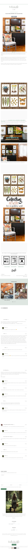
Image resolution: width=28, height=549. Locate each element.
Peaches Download (7, 266)
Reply (26, 319)
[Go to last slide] (2, 292)
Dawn (6, 327)
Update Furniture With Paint (21, 299)
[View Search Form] (14, 9)
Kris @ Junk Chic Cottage (7, 436)
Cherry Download (13, 266)
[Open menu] (13, 9)
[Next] (26, 292)
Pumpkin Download (21, 266)
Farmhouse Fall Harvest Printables (5, 275)
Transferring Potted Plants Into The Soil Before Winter (21, 275)
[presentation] (7, 291)
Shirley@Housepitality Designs (8, 424)
